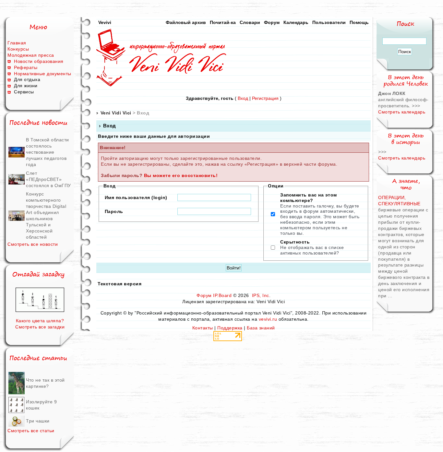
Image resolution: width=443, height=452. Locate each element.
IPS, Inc (260, 295)
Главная (16, 42)
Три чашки (38, 420)
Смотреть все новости (32, 244)
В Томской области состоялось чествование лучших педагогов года (47, 152)
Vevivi (104, 22)
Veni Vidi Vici (116, 112)
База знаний (261, 327)
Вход (243, 98)
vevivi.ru (268, 319)
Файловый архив (186, 22)
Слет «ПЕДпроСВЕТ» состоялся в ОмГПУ (48, 179)
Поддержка (230, 327)
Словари (250, 22)
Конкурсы (18, 49)
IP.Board (222, 295)
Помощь (359, 22)
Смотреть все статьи (30, 430)
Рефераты (25, 67)
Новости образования (39, 61)
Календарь (295, 22)
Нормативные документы (42, 73)
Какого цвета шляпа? (40, 320)
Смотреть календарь (401, 111)
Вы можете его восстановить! (181, 175)
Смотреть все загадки (40, 326)
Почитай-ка (223, 22)
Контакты (202, 327)
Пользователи (329, 22)
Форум (272, 22)
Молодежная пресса (30, 55)
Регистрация (265, 98)
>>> (416, 105)
